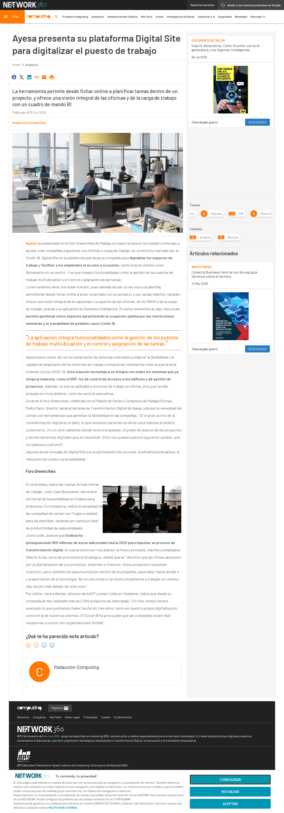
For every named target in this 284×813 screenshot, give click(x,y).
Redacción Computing (29, 123)
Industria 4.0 (206, 16)
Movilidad (241, 16)
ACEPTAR (230, 804)
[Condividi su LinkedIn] (29, 76)
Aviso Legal (72, 717)
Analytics (97, 16)
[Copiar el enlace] (36, 76)
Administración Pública (122, 16)
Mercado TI (258, 16)
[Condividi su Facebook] (14, 76)
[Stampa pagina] (51, 76)
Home (16, 65)
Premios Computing (75, 16)
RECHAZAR (230, 791)
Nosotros (23, 717)
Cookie (105, 717)
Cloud (159, 16)
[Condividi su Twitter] (21, 76)
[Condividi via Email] (44, 76)
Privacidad (90, 717)
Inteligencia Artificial (181, 16)
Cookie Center (123, 717)
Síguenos (57, 708)
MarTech (146, 16)
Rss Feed (55, 717)
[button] (12, 16)
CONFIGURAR (230, 779)
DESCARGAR (257, 122)
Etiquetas (39, 717)
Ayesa (31, 243)
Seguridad (225, 16)
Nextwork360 (51, 736)
